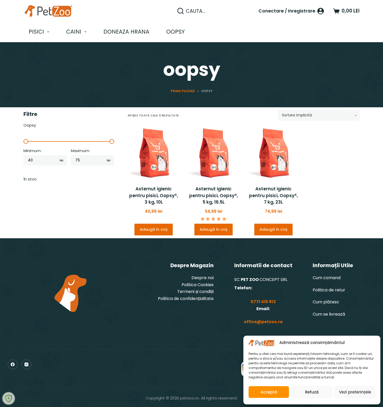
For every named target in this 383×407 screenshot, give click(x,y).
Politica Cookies (198, 285)
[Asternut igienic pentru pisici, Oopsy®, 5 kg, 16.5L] (214, 153)
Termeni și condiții (195, 292)
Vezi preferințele (355, 392)
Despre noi (202, 278)
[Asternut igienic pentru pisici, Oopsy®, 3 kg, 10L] (154, 153)
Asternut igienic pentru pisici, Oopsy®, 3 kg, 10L (153, 195)
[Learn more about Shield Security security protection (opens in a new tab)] (8, 398)
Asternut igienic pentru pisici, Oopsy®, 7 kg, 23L (273, 195)
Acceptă (269, 392)
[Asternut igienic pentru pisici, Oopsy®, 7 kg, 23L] (274, 153)
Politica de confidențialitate (186, 299)
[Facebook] (13, 365)
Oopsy (175, 31)
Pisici (36, 31)
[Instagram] (27, 365)
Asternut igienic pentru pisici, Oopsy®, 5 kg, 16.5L (213, 195)
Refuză (312, 392)
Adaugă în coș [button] (154, 229)
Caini (73, 31)
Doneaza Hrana (126, 31)
